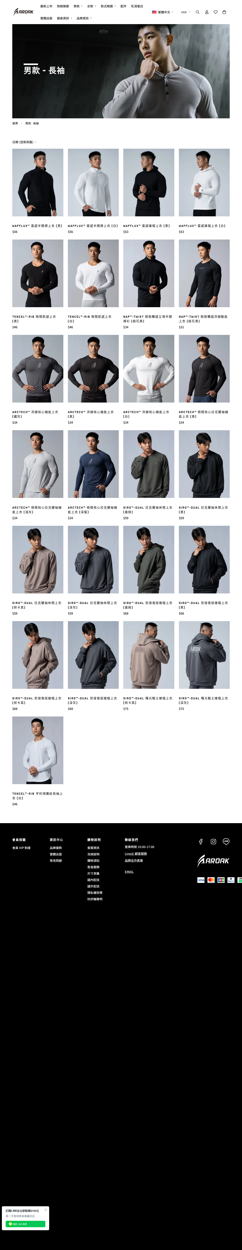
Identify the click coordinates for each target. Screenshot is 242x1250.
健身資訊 (63, 18)
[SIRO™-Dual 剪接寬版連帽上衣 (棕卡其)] (37, 655)
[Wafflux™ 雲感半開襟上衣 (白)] (93, 182)
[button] (224, 12)
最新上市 (46, 6)
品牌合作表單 (134, 860)
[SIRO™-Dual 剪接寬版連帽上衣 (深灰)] (93, 655)
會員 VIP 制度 (21, 847)
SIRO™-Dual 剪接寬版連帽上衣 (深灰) (92, 701)
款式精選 (107, 6)
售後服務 (93, 867)
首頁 (15, 123)
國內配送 (93, 879)
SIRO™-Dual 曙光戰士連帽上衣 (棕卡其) (148, 701)
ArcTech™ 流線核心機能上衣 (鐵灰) (35, 414)
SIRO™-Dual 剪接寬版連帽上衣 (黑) (203, 605)
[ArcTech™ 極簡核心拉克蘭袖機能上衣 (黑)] (204, 369)
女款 (90, 6)
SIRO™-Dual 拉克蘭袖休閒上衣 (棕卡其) (37, 605)
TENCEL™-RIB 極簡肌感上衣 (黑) (34, 319)
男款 (77, 6)
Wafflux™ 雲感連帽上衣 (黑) (146, 226)
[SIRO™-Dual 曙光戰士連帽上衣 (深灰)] (204, 655)
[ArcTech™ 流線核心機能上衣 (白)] (148, 369)
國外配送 (93, 886)
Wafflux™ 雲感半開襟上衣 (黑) (37, 226)
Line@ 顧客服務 (136, 853)
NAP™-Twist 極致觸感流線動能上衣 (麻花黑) (203, 319)
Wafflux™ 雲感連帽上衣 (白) (202, 226)
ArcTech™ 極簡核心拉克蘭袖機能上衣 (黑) (203, 414)
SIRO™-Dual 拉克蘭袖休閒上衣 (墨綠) (148, 510)
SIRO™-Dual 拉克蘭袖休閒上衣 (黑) (203, 510)
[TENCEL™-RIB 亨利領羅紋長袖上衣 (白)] (37, 750)
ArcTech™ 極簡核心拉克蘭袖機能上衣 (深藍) (92, 510)
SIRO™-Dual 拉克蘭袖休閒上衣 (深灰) (92, 605)
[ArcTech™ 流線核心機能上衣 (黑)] (93, 369)
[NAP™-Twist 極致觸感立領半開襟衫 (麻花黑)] (148, 273)
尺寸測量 (93, 873)
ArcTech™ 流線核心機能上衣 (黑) (91, 414)
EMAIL (129, 871)
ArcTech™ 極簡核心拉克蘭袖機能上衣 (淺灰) (37, 510)
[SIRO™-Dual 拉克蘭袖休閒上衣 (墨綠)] (148, 464)
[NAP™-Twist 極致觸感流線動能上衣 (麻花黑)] (204, 273)
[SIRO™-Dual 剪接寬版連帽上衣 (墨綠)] (148, 559)
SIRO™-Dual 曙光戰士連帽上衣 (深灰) (203, 701)
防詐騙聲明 (94, 899)
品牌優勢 (56, 847)
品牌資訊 (83, 18)
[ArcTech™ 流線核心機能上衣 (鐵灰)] (37, 369)
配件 (123, 6)
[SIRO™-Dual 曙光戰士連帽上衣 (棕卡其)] (148, 655)
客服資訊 (93, 847)
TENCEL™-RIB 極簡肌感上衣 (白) (90, 319)
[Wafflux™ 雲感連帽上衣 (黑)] (148, 182)
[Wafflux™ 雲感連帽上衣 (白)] (204, 182)
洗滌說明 (93, 854)
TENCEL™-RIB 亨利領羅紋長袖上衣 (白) (37, 796)
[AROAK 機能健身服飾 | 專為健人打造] (23, 12)
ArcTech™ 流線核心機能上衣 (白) (146, 414)
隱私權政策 (94, 892)
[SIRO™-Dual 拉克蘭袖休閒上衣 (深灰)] (93, 559)
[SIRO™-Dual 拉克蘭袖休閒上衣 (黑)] (204, 464)
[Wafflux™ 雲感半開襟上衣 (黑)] (37, 182)
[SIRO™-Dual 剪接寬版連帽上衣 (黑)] (204, 559)
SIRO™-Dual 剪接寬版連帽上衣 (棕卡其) (37, 701)
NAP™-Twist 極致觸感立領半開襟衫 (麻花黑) (147, 319)
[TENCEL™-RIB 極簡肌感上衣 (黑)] (37, 273)
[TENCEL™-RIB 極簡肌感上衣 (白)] (93, 273)
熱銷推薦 (63, 6)
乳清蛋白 (137, 6)
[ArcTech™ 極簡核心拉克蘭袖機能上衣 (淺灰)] (37, 464)
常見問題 (56, 860)
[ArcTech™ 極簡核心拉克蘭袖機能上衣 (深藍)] (93, 464)
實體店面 (46, 18)
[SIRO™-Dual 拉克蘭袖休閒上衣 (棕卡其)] (37, 559)
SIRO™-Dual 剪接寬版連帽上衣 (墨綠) (148, 605)
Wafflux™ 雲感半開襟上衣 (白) (93, 226)
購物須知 (93, 860)
